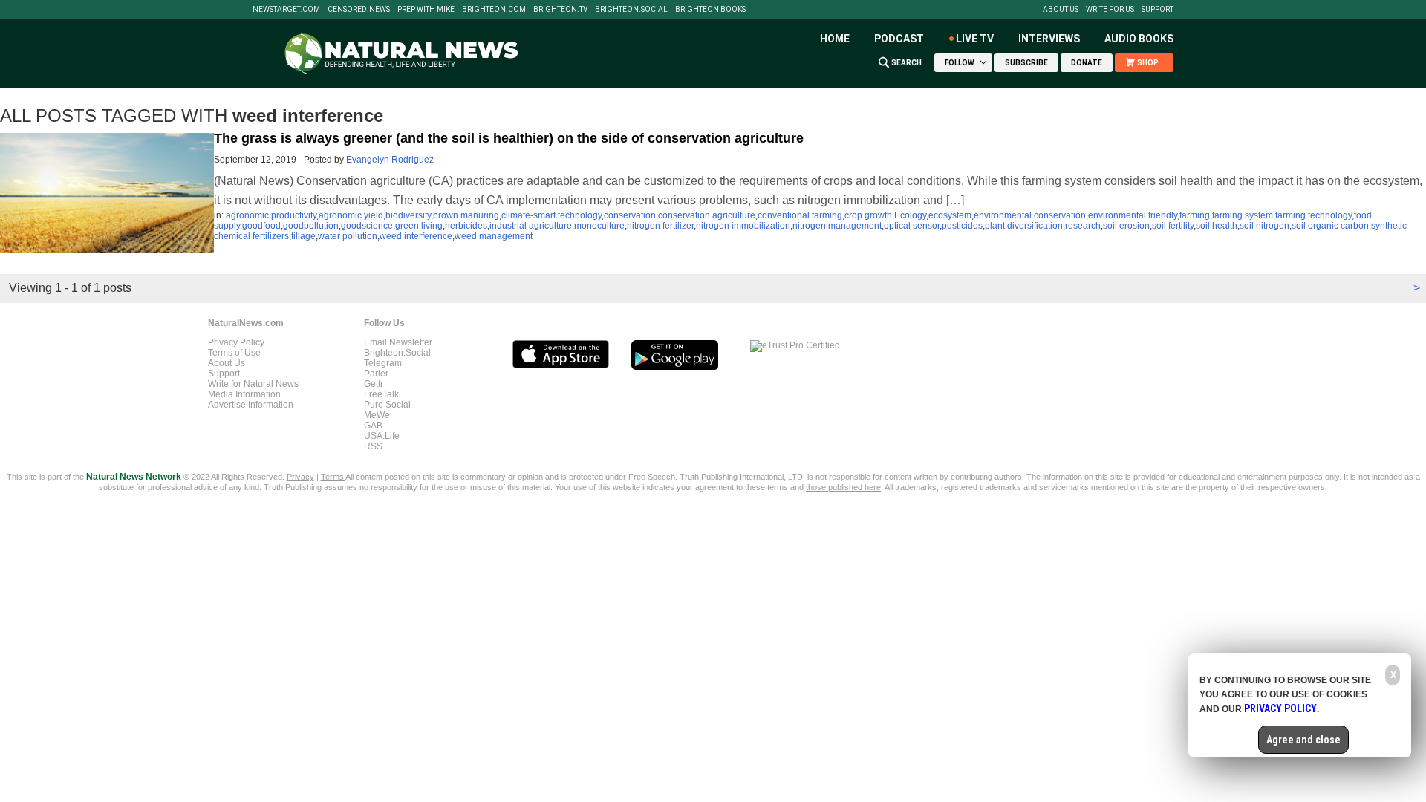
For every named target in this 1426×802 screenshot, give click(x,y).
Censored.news (359, 9)
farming (1194, 215)
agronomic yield (351, 215)
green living (419, 226)
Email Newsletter (398, 342)
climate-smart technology (551, 215)
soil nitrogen (1264, 226)
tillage (303, 236)
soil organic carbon (1330, 226)
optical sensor (912, 226)
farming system (1242, 215)
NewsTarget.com (286, 9)
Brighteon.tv (560, 9)
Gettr (373, 384)
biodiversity (408, 215)
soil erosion (1126, 226)
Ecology (910, 215)
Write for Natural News (253, 384)
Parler (376, 373)
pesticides (962, 226)
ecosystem (949, 215)
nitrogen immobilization (743, 226)
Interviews (1049, 39)
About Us (1060, 9)
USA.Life (382, 436)
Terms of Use (234, 353)
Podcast (899, 39)
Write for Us (1110, 9)
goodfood (261, 226)
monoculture (599, 226)
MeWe (377, 415)
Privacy (300, 476)
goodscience (367, 226)
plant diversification (1024, 226)
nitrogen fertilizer (660, 226)
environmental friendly (1132, 215)
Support (1157, 9)
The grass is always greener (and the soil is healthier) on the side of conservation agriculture (509, 138)
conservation (630, 215)
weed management (494, 236)
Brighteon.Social (631, 9)
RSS (373, 446)
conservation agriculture (706, 215)
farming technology (1313, 215)
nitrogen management (837, 226)
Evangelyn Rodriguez (390, 159)
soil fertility (1173, 226)
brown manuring (466, 215)
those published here (843, 487)
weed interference (416, 236)
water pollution (347, 236)
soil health (1216, 226)
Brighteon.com (494, 9)
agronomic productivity (271, 215)
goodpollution (311, 226)
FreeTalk (381, 394)
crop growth (868, 215)
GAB (373, 425)
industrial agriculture (530, 226)
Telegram (383, 363)
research (1083, 226)
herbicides (466, 226)
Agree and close (1303, 740)
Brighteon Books (710, 9)
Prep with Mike (426, 9)
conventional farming (800, 215)
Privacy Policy (236, 342)
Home (835, 39)
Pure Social (387, 405)
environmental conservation (1030, 215)
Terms (333, 476)
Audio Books (1138, 39)
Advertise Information (250, 405)
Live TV (975, 39)
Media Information (244, 394)
